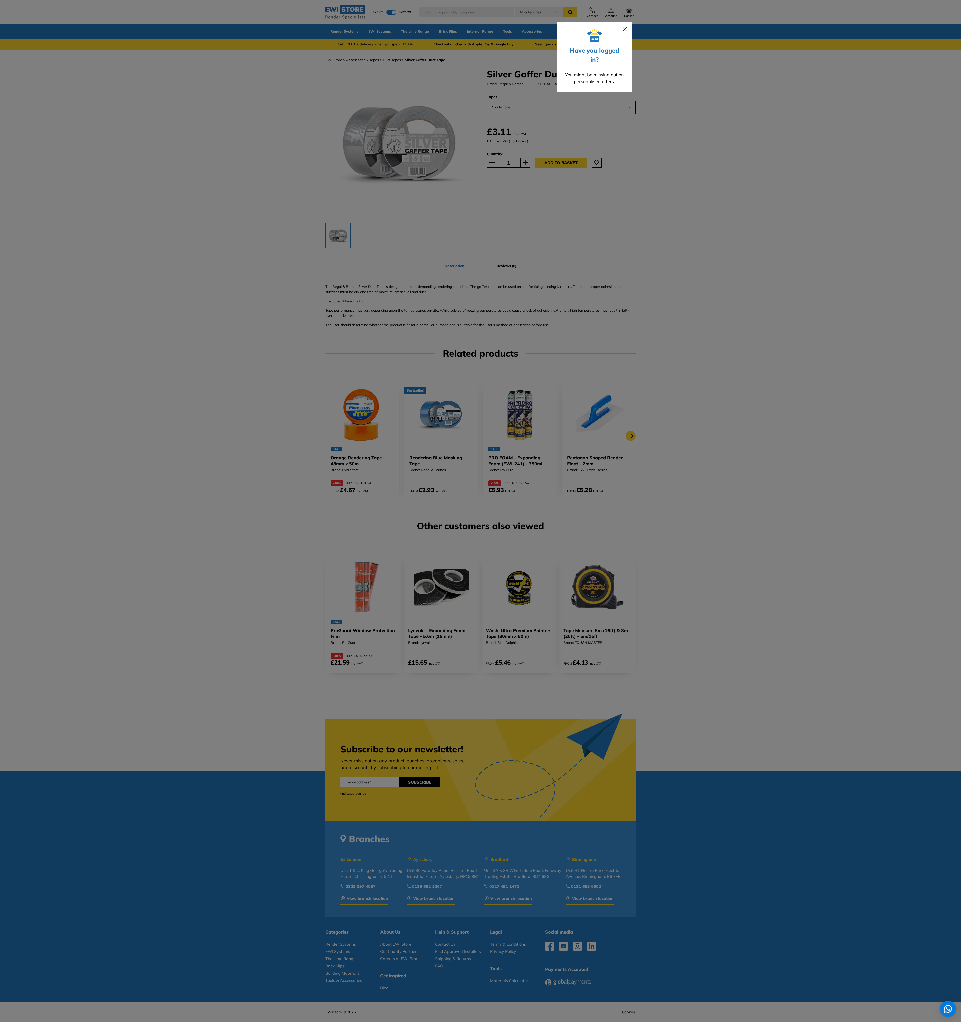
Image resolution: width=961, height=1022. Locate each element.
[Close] (625, 29)
